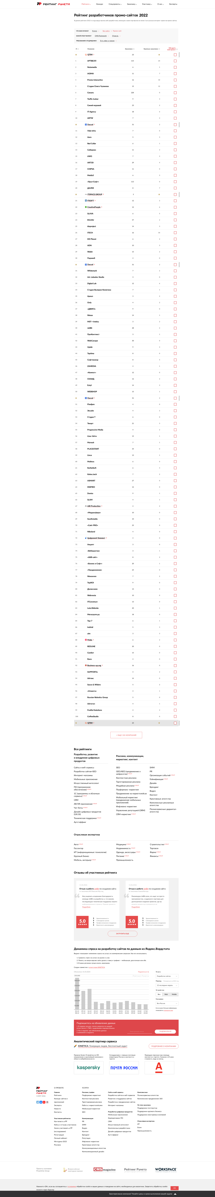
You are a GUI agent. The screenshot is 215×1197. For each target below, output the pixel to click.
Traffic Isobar (92, 99)
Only (89, 303)
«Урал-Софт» (93, 182)
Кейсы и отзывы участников (65, 1125)
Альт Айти (92, 436)
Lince (89, 455)
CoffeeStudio (93, 716)
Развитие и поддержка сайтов (120, 1099)
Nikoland (91, 532)
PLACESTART (93, 449)
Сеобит (90, 653)
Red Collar (91, 144)
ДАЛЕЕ (90, 188)
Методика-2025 (60, 1141)
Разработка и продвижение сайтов (121, 1102)
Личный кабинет (60, 1138)
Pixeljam (91, 404)
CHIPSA (90, 169)
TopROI (90, 583)
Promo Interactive (95, 80)
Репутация (86, 1138)
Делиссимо (92, 589)
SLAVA (90, 214)
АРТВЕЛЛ (91, 61)
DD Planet (91, 239)
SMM (84, 1125)
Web (166, 994)
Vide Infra (91, 131)
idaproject (91, 226)
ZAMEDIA (91, 366)
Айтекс (90, 678)
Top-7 (89, 621)
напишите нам (168, 1010)
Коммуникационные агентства (94, 1148)
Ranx (89, 659)
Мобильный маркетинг (91, 1109)
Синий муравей (94, 105)
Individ (90, 627)
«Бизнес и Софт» (94, 564)
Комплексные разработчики (119, 1128)
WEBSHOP (92, 392)
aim (88, 634)
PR (83, 1121)
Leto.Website (93, 608)
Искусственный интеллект (118, 1125)
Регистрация (59, 1135)
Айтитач (91, 704)
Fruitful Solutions (94, 710)
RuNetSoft (91, 468)
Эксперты (173, 4)
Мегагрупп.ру (93, 614)
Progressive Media (95, 430)
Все (159, 994)
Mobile (174, 994)
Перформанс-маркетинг (91, 1095)
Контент (85, 1131)
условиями (72, 1186)
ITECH (90, 233)
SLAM (89, 500)
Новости (57, 1109)
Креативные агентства (90, 1145)
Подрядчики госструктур (147, 1108)
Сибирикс (91, 150)
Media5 (90, 175)
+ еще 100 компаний (126, 735)
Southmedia (92, 519)
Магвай (90, 442)
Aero (89, 137)
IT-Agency (91, 112)
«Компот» (91, 373)
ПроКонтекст (93, 334)
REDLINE (91, 646)
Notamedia (92, 67)
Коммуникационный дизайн (93, 1151)
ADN (89, 245)
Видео (84, 1128)
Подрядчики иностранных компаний (151, 1115)
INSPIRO (91, 487)
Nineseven (91, 576)
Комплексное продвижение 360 (149, 1099)
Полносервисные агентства (148, 1095)
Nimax (90, 315)
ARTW (90, 118)
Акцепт (90, 544)
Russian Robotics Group (97, 697)
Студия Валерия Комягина (99, 290)
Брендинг (85, 1135)
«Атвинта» (92, 691)
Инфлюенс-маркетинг (90, 1141)
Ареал (90, 296)
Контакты (58, 1112)
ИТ (138, 1124)
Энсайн (90, 411)
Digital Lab (91, 283)
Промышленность (144, 1131)
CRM (110, 1121)
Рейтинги (57, 1095)
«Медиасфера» (94, 513)
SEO (83, 1112)
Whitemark (92, 271)
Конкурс (99, 4)
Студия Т (91, 417)
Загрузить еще (122, 934)
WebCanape (92, 341)
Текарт (90, 423)
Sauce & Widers (94, 685)
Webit (89, 252)
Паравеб (91, 258)
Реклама (57, 1145)
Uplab (89, 347)
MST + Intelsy (93, 322)
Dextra (90, 493)
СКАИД (90, 379)
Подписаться (165, 1031)
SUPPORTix (92, 672)
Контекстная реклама (90, 1099)
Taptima (90, 353)
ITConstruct (92, 602)
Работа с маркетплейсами (92, 1105)
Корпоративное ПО (115, 1118)
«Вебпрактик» (93, 551)
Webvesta (91, 595)
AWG (89, 156)
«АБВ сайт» (92, 557)
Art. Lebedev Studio (95, 277)
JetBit (89, 328)
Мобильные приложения (118, 1115)
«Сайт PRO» (92, 525)
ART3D (90, 163)
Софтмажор (92, 360)
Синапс (90, 93)
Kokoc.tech (92, 474)
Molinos (90, 462)
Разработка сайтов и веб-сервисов (121, 1095)
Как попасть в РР (60, 1121)
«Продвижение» (94, 570)
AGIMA (90, 74)
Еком (139, 1127)
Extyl (89, 385)
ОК (174, 1188)
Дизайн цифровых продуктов (119, 1131)
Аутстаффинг (113, 1135)
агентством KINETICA (97, 967)
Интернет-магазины (116, 1105)
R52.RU (90, 220)
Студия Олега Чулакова (98, 86)
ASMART (91, 481)
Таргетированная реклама (92, 1102)
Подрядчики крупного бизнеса (149, 1111)
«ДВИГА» (91, 309)
